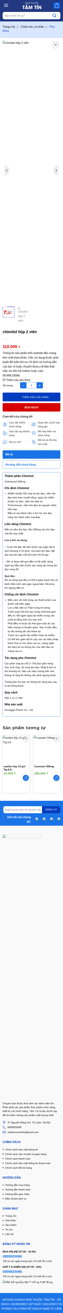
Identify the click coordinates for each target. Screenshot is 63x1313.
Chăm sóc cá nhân (32, 26)
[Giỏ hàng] (56, 5)
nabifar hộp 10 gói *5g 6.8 (14, 768)
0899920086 (12, 1256)
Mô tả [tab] (9, 454)
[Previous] (7, 170)
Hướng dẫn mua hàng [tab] (20, 464)
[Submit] (56, 15)
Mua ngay (31, 407)
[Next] (56, 170)
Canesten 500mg (44, 766)
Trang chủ (9, 26)
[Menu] (6, 5)
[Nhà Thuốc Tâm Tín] (31, 5)
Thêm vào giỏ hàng (35, 397)
